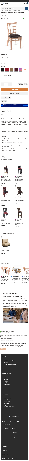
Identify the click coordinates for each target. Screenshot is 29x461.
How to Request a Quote (9, 406)
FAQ (5, 377)
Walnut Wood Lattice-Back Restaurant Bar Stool (19, 223)
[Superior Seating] (7, 4)
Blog (5, 405)
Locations (6, 362)
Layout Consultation (8, 399)
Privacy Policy (20, 343)
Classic (24, 10)
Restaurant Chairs (8, 10)
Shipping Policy (7, 382)
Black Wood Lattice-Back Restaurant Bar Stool (19, 181)
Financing (6, 381)
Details (2, 114)
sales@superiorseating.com (9, 428)
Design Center (7, 401)
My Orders (6, 379)
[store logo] (14, 417)
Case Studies (6, 403)
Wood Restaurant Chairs (16, 10)
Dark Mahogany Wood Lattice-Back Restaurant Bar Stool (6, 181)
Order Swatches (7, 398)
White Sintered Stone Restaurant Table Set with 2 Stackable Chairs (16, 279)
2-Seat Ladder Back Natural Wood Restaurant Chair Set (5, 281)
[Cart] (27, 3)
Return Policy (7, 384)
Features (3, 156)
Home (2, 10)
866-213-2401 (7, 424)
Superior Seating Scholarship (10, 364)
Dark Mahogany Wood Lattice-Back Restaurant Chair (6, 202)
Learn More (26, 84)
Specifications (4, 154)
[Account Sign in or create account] (24, 3)
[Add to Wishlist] (1, 164)
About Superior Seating (9, 360)
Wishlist (22, 3)
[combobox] (13, 8)
